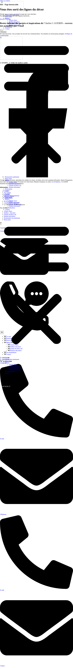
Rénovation (8, 17)
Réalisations (8, 27)
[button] (36, 103)
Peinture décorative (14, 25)
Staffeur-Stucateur (14, 22)
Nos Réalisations (10, 208)
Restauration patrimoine (12, 15)
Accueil (7, 194)
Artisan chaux (13, 20)
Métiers (7, 18)
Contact (7, 29)
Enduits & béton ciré (15, 23)
